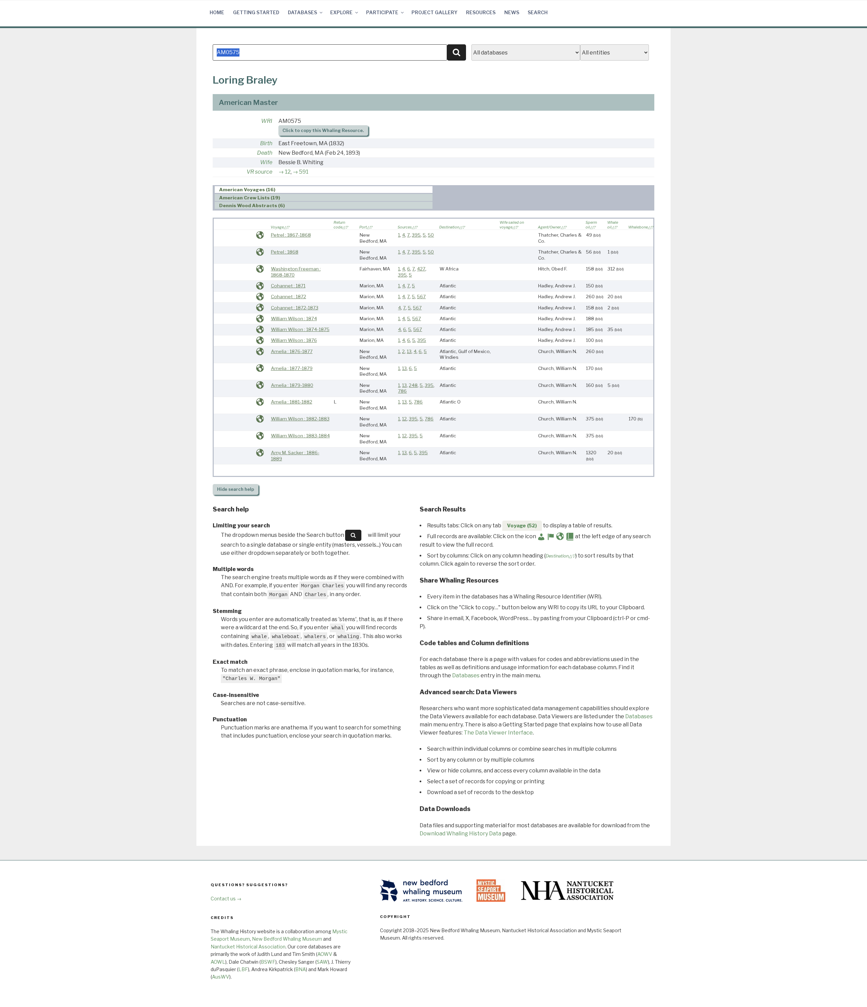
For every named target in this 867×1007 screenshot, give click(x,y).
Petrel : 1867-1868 (291, 235)
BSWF (268, 962)
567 (421, 296)
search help (235, 489)
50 (431, 235)
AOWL (218, 962)
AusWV (220, 977)
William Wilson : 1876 (294, 340)
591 (304, 172)
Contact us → (226, 898)
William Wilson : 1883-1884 (300, 435)
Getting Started (256, 12)
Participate (382, 12)
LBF (243, 969)
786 (402, 391)
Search (538, 12)
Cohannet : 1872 (288, 296)
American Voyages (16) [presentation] (247, 190)
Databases (302, 12)
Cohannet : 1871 (288, 285)
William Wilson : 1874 (294, 318)
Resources (480, 12)
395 (416, 235)
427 (421, 268)
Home (217, 12)
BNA (300, 969)
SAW (322, 962)
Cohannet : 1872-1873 (294, 307)
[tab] (323, 189)
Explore (341, 12)
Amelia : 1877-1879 (292, 368)
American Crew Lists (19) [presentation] (249, 197)
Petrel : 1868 (284, 252)
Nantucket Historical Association (248, 946)
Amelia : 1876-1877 (292, 351)
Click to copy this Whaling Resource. (323, 130)
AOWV (324, 954)
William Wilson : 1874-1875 (300, 329)
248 (413, 385)
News (511, 12)
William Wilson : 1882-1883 (300, 418)
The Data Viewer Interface (498, 732)
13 (409, 351)
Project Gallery (434, 12)
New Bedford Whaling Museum (287, 939)
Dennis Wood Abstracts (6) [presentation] (252, 205)
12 (288, 172)
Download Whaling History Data (460, 833)
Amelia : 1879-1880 (292, 385)
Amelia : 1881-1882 (291, 401)
